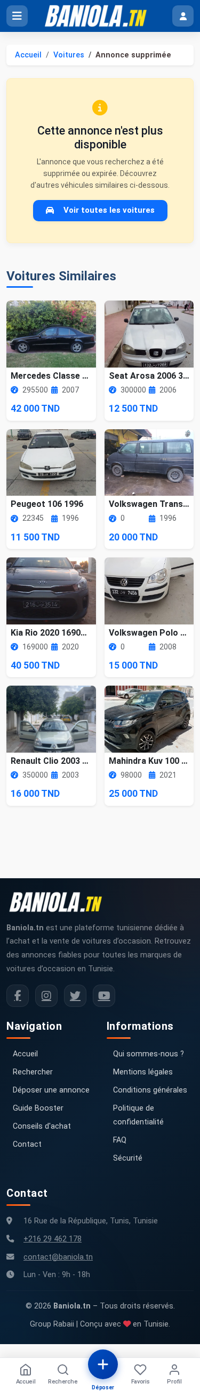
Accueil (28, 55)
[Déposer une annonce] (103, 1364)
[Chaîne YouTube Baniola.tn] (104, 996)
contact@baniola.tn (58, 1257)
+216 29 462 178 (52, 1239)
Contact (27, 1144)
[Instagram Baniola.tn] (46, 996)
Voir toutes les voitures (109, 210)
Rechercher (33, 1072)
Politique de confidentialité (138, 1115)
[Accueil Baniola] (100, 16)
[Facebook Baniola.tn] (17, 996)
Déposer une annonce (51, 1090)
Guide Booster (38, 1108)
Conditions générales (150, 1090)
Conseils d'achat (42, 1126)
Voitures (68, 55)
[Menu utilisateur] (183, 16)
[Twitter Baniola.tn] (75, 996)
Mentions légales (143, 1072)
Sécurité (127, 1158)
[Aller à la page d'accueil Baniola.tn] (59, 902)
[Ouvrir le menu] (17, 16)
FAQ (119, 1140)
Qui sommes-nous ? (148, 1053)
